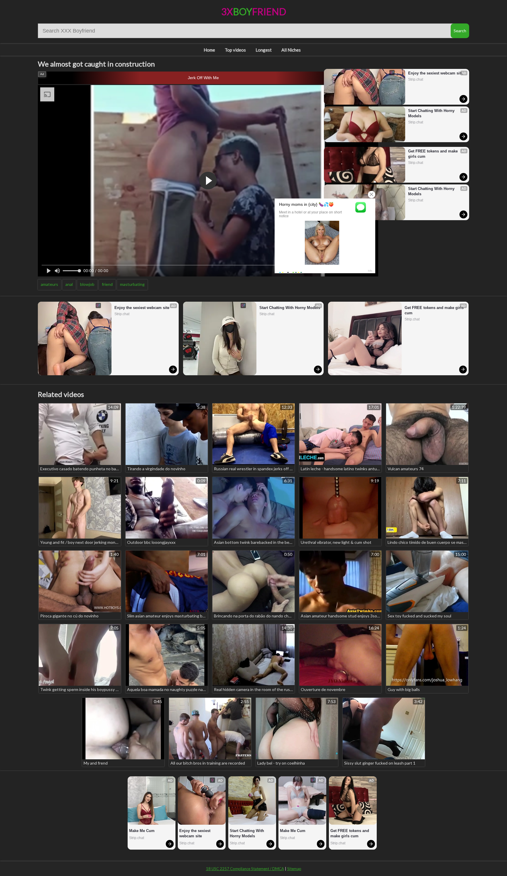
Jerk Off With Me (203, 77)
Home (209, 49)
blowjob (87, 284)
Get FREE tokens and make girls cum (433, 154)
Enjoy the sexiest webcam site (435, 73)
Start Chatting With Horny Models (432, 113)
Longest (264, 49)
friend (107, 284)
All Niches (291, 49)
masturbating (132, 284)
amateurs (49, 284)
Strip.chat (415, 79)
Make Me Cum (142, 831)
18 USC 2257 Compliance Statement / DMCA (245, 868)
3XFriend (253, 11)
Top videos (235, 49)
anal (69, 284)
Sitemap (294, 868)
